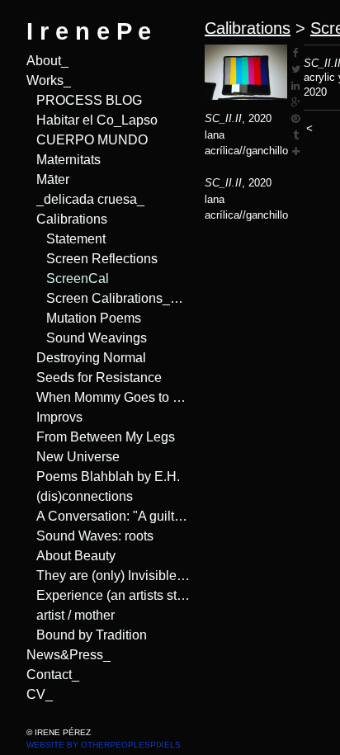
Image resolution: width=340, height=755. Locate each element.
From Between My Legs (99, 437)
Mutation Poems (90, 318)
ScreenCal (73, 279)
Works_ (47, 81)
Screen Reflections (96, 259)
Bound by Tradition (87, 635)
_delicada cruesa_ (85, 199)
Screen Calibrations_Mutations (118, 298)
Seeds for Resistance (91, 378)
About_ (45, 61)
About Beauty (72, 556)
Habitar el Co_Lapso (91, 120)
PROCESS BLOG (79, 100)
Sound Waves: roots (90, 536)
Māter (53, 180)
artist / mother (75, 615)
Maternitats (68, 160)
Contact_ (49, 675)
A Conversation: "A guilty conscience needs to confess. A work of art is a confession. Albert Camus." (113, 516)
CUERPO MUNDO (82, 140)
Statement (73, 239)
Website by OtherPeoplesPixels (103, 744)
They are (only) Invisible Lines (113, 576)
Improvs (59, 417)
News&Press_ (64, 655)
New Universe (73, 457)
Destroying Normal (88, 358)
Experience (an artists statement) (113, 595)
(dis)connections (80, 496)
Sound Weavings (90, 338)
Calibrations (69, 219)
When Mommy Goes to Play (109, 397)
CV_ (36, 695)
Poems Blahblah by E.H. (102, 477)
